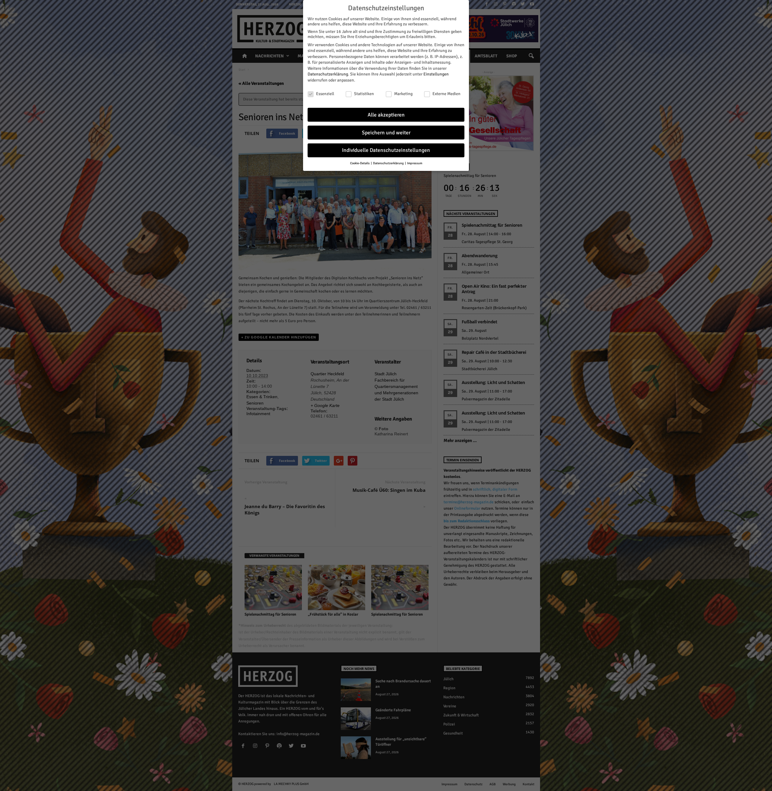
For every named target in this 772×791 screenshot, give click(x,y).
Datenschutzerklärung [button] (388, 163)
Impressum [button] (414, 163)
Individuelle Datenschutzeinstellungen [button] (386, 150)
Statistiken (364, 93)
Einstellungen (436, 74)
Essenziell (325, 93)
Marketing (403, 93)
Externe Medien (446, 93)
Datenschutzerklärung (328, 74)
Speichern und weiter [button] (386, 133)
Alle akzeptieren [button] (386, 115)
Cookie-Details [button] (360, 163)
